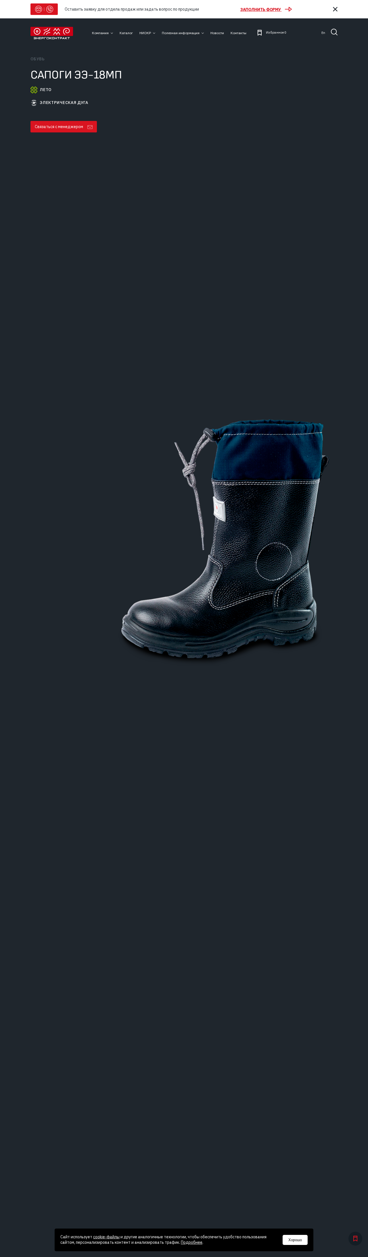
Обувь (37, 58)
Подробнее (191, 1242)
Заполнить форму (261, 9)
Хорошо (295, 1240)
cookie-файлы (106, 1236)
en (323, 33)
